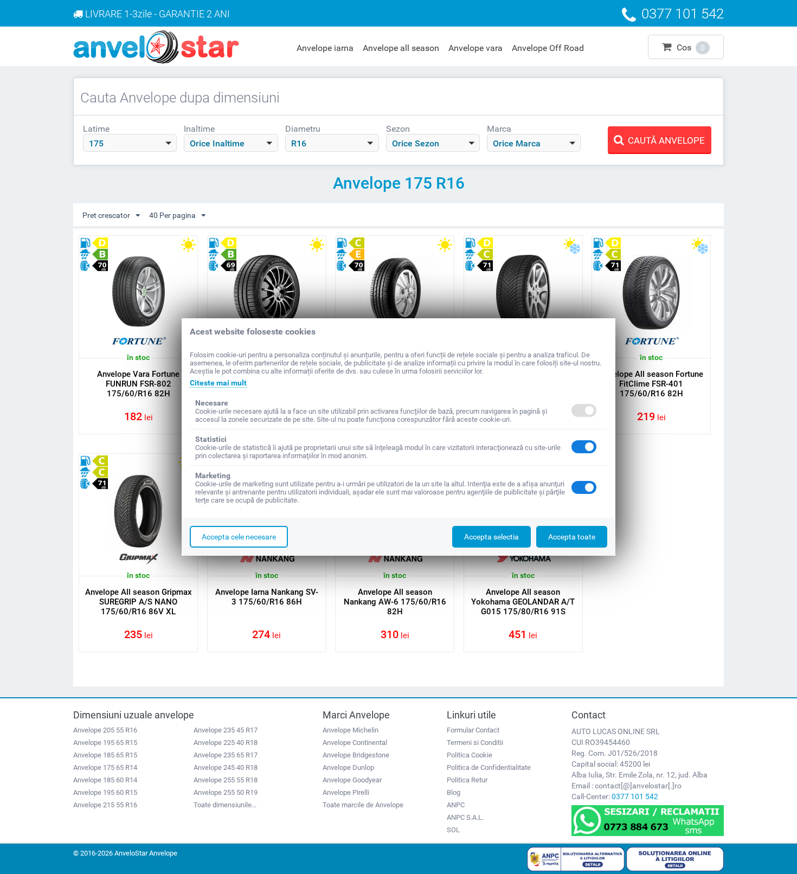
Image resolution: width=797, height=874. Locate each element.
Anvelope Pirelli (346, 792)
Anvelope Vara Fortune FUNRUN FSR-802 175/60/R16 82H (138, 384)
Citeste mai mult (218, 382)
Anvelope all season (401, 48)
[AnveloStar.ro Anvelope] (156, 46)
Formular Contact (473, 730)
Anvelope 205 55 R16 (105, 730)
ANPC (456, 805)
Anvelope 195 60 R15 (105, 792)
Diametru (302, 129)
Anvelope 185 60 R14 (105, 780)
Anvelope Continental (355, 742)
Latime (96, 129)
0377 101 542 (635, 796)
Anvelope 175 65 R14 (105, 767)
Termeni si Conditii (475, 742)
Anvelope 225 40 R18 (226, 742)
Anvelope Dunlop (348, 767)
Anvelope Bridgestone (356, 755)
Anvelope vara (475, 48)
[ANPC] (576, 858)
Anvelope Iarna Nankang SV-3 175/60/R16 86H (266, 597)
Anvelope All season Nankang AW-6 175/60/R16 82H (395, 601)
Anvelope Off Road (548, 48)
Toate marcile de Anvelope (363, 805)
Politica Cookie (469, 755)
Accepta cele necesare (239, 536)
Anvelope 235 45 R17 (226, 730)
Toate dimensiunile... (225, 805)
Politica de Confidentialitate (489, 767)
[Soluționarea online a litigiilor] (675, 858)
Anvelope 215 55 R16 (105, 805)
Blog (453, 792)
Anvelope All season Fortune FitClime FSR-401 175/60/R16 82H (651, 384)
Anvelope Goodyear (352, 780)
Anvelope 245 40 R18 (226, 767)
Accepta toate (571, 536)
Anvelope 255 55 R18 (226, 780)
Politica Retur (467, 780)
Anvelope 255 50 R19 (226, 792)
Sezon (398, 129)
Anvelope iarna (325, 48)
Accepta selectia (491, 536)
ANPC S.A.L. (465, 817)
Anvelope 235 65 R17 (226, 755)
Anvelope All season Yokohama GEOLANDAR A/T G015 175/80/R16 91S (523, 601)
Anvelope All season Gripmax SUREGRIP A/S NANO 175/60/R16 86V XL (138, 601)
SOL (453, 830)
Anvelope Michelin (350, 730)
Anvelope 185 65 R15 (105, 755)
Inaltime (199, 129)
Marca (499, 129)
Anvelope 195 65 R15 (105, 742)
